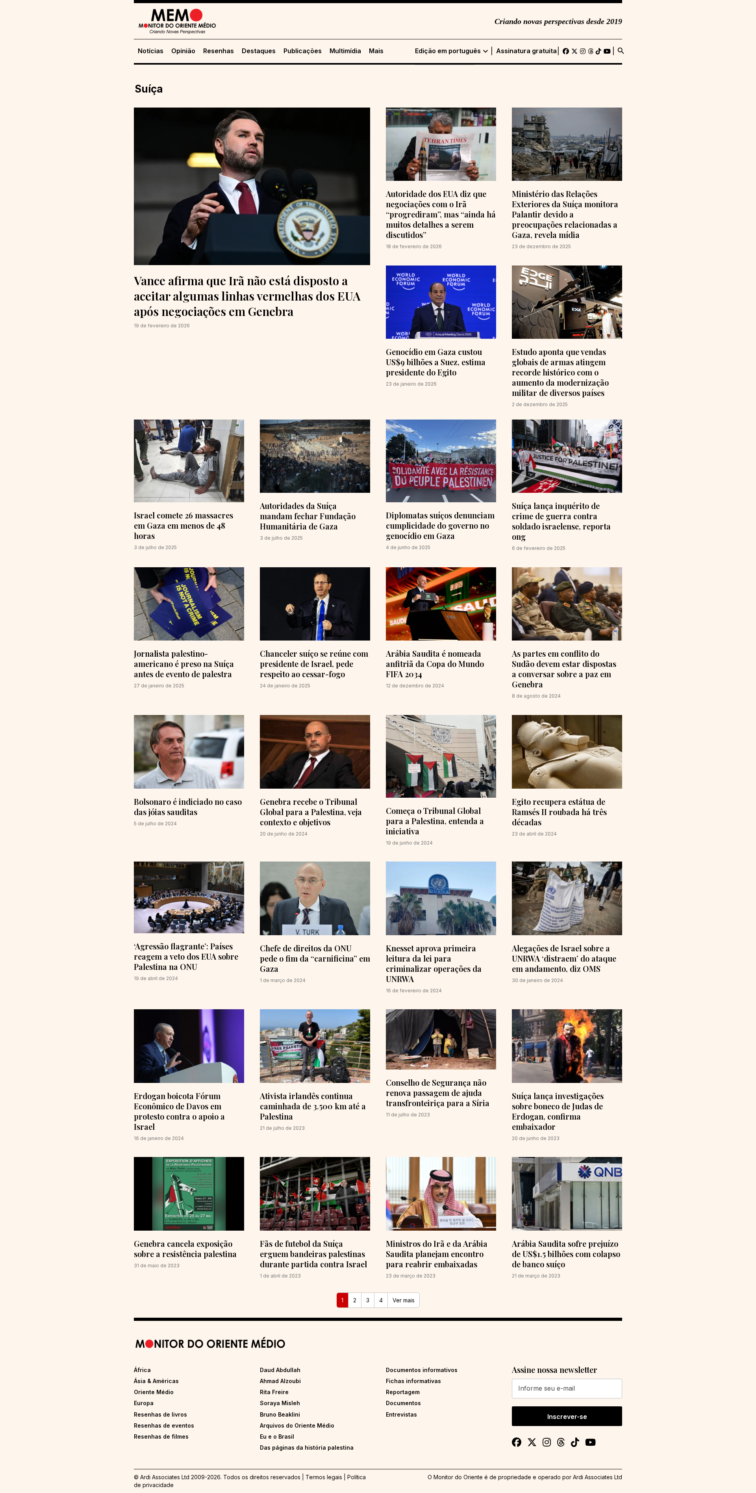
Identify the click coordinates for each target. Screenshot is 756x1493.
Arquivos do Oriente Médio (297, 1425)
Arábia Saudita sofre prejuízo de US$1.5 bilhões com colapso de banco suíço (566, 1253)
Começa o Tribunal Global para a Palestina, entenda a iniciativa (435, 820)
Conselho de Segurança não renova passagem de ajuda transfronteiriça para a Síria (437, 1092)
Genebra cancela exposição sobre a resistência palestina (185, 1248)
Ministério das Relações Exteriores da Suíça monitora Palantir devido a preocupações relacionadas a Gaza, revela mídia (565, 214)
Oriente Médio (154, 1392)
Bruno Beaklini (280, 1414)
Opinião (183, 51)
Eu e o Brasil (277, 1436)
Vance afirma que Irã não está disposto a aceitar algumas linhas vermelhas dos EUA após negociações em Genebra (247, 296)
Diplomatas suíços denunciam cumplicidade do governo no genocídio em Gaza (440, 525)
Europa (144, 1403)
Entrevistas (401, 1414)
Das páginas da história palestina (307, 1447)
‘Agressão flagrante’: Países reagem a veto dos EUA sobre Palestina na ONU (186, 956)
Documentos (403, 1403)
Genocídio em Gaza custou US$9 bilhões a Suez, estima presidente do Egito (435, 361)
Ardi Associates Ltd (597, 1477)
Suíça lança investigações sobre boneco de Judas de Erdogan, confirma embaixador (558, 1111)
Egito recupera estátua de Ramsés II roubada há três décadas (559, 811)
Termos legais (324, 1477)
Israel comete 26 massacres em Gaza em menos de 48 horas (183, 525)
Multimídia (345, 51)
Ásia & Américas (156, 1381)
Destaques (259, 51)
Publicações (303, 51)
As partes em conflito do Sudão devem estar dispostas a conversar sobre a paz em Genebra (564, 668)
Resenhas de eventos (164, 1425)
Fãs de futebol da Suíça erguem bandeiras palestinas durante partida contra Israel (313, 1253)
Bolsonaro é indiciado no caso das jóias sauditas (188, 806)
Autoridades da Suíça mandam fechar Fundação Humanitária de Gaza (308, 515)
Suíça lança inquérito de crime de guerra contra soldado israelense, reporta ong (561, 521)
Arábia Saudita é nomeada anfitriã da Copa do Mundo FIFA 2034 (435, 663)
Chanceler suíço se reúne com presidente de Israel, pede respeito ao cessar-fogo (314, 663)
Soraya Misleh (280, 1403)
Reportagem (403, 1392)
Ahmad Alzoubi (280, 1381)
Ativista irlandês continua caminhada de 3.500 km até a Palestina (313, 1106)
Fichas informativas (413, 1381)
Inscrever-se (567, 1417)
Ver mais (404, 1300)
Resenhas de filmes (161, 1436)
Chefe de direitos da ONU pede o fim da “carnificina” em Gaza (315, 958)
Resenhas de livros (160, 1414)
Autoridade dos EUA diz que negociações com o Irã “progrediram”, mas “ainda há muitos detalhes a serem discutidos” (441, 214)
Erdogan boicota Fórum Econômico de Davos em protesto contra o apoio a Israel (179, 1111)
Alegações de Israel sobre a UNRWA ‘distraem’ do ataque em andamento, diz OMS (564, 958)
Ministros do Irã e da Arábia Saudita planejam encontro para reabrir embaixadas (436, 1253)
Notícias (150, 51)
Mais (376, 51)
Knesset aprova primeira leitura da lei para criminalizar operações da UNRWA (434, 963)
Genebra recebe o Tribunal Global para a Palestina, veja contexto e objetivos (311, 811)
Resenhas (218, 51)
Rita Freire (274, 1392)
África (142, 1370)
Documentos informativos (422, 1370)
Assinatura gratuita (526, 51)
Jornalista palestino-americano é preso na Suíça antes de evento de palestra (184, 663)
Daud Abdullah (280, 1370)
